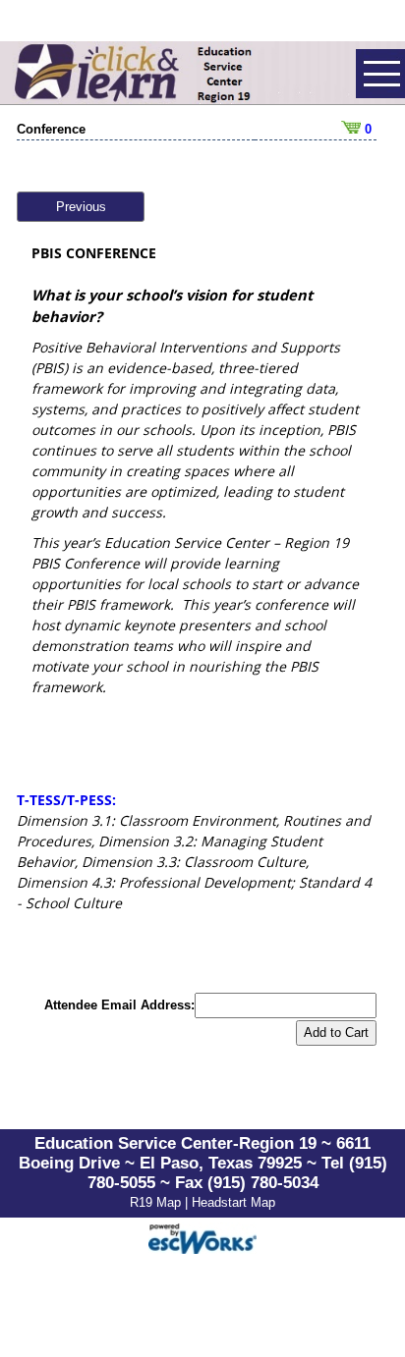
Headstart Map (233, 1202)
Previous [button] (81, 206)
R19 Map (157, 1202)
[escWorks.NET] (202, 1236)
